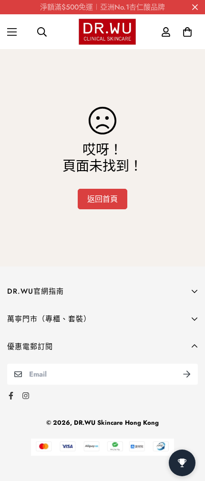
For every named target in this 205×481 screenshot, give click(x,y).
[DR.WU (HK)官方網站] (107, 31)
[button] (187, 31)
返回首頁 (102, 199)
